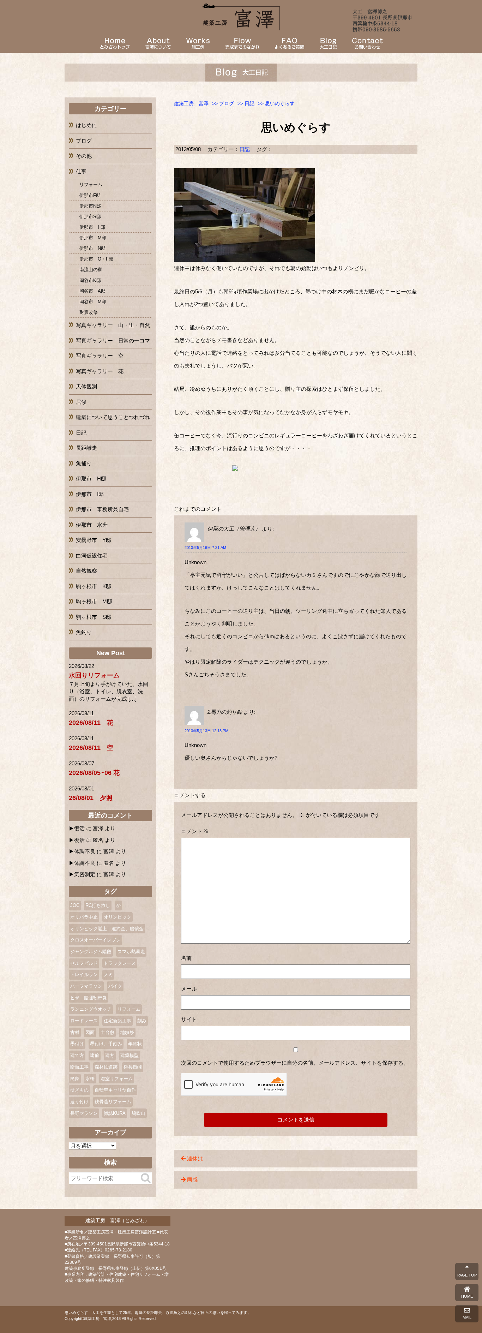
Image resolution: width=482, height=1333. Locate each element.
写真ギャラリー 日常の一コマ (113, 340)
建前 (94, 1055)
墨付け (77, 1043)
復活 (79, 828)
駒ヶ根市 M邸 (94, 601)
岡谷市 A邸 (92, 291)
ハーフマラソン (86, 986)
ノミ (108, 974)
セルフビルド (84, 963)
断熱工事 (79, 1067)
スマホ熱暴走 (131, 951)
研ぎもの (79, 1090)
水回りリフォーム (94, 675)
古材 (74, 1032)
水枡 (90, 1078)
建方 (109, 1055)
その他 (84, 156)
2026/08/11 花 (91, 722)
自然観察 (86, 571)
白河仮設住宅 (92, 555)
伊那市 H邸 (91, 479)
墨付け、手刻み (106, 1043)
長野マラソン (84, 1113)
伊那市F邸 (90, 195)
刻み (141, 1020)
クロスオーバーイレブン (95, 940)
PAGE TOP (467, 1275)
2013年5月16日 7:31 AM (205, 547)
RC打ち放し (97, 905)
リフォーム (90, 184)
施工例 (198, 43)
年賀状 (135, 1043)
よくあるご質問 (289, 43)
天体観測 (86, 386)
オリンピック (117, 917)
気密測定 (84, 874)
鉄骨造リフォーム (113, 1101)
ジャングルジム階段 (91, 951)
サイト (189, 1019)
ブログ (328, 43)
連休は (195, 1158)
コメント (195, 831)
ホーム (115, 43)
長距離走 (86, 448)
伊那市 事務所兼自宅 (102, 509)
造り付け (79, 1101)
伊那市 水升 (92, 525)
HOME (467, 1296)
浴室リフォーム (117, 1078)
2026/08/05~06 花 (94, 772)
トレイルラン (84, 974)
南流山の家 (90, 269)
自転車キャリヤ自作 (115, 1090)
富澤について (158, 43)
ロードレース (84, 1020)
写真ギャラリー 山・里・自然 (113, 325)
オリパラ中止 (84, 917)
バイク (115, 986)
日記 (244, 149)
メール (189, 989)
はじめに (86, 125)
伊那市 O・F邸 (96, 259)
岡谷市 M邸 (92, 301)
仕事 (81, 171)
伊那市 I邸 (90, 494)
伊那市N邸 (90, 206)
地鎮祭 (127, 1032)
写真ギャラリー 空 (99, 356)
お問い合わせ (367, 43)
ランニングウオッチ (91, 1009)
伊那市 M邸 (92, 237)
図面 (90, 1032)
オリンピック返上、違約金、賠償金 (107, 928)
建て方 (77, 1055)
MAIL (467, 1317)
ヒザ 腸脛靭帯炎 (88, 997)
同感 (192, 1180)
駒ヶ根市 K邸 (93, 586)
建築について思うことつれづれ (113, 417)
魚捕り (84, 463)
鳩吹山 (138, 1113)
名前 (186, 958)
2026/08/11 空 (91, 747)
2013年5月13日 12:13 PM (206, 731)
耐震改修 (88, 312)
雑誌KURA (115, 1113)
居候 (81, 402)
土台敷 (107, 1032)
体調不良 (84, 851)
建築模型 (129, 1055)
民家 (74, 1078)
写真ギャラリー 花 (99, 371)
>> (223, 103)
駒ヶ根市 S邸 (93, 617)
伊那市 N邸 (92, 248)
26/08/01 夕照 (91, 797)
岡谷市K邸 (90, 280)
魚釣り (84, 632)
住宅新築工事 (117, 1020)
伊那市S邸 (90, 216)
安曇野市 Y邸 (93, 540)
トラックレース (120, 963)
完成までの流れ (242, 43)
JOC (74, 905)
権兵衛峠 (132, 1067)
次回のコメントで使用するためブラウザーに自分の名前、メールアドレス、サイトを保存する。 (295, 1063)
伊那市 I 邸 (92, 227)
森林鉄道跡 (106, 1067)
